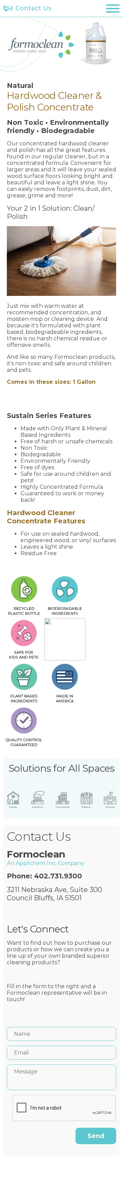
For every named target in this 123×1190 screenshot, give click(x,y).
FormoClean (41, 44)
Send (95, 1136)
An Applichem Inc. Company (45, 863)
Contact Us (33, 8)
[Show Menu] (112, 8)
